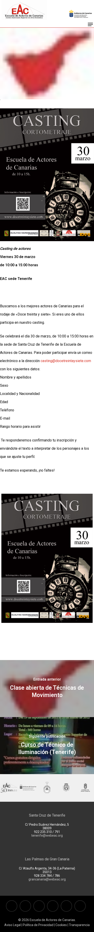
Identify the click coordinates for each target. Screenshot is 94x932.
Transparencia (79, 925)
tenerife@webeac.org (47, 835)
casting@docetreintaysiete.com (66, 361)
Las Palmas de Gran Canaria (47, 859)
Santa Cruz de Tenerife (47, 815)
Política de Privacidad (38, 925)
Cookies (61, 925)
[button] (90, 24)
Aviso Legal (12, 925)
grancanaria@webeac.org (47, 879)
